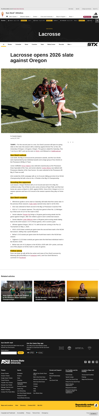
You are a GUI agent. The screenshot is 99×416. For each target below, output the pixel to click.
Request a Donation (71, 387)
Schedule (18, 44)
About (70, 16)
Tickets (35, 16)
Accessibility (20, 413)
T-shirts (35, 386)
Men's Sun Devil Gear (39, 377)
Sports (19, 370)
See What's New (37, 393)
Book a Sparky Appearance (70, 384)
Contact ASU (31, 405)
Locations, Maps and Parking (88, 371)
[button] (97, 20)
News (26, 44)
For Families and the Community (72, 371)
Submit (21, 352)
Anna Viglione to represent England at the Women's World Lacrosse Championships (16, 297)
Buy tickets (87, 16)
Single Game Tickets (6, 378)
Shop (96, 16)
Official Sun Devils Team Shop (40, 374)
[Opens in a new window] (86, 405)
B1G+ (38, 151)
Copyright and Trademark (8, 413)
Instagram (33, 255)
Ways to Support (60, 16)
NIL (50, 378)
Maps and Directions (87, 379)
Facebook (22, 257)
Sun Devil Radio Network (24, 393)
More (69, 44)
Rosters (19, 375)
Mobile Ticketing (5, 389)
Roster (10, 44)
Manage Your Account (7, 387)
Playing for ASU (21, 395)
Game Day (20, 388)
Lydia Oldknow (28, 219)
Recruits (61, 44)
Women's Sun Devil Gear (40, 379)
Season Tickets (5, 375)
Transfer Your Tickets (7, 382)
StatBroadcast (56, 151)
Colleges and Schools (86, 8)
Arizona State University (18, 8)
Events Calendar (21, 386)
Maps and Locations (7, 405)
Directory (23, 405)
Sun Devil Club (54, 380)
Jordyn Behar (46, 168)
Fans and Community (46, 16)
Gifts (34, 391)
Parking (84, 377)
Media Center (51, 44)
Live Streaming (21, 391)
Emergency (45, 413)
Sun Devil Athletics (14, 13)
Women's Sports (24, 16)
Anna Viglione (26, 166)
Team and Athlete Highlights (22, 383)
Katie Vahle (33, 204)
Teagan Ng (26, 214)
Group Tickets (5, 373)
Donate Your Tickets (6, 385)
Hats (34, 388)
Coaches (34, 44)
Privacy (28, 413)
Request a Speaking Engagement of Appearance (71, 391)
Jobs (16, 405)
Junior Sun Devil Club (72, 379)
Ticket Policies (5, 380)
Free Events (69, 374)
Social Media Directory (23, 398)
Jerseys (35, 384)
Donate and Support (55, 370)
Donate (52, 373)
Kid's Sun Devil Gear (39, 381)
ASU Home (71, 8)
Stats (42, 44)
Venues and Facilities (88, 374)
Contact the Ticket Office (8, 392)
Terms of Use (36, 413)
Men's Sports (12, 16)
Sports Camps (69, 377)
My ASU (77, 8)
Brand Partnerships (55, 375)
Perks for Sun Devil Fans (73, 381)
